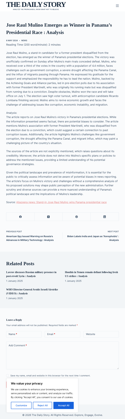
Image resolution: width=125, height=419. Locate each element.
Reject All (43, 405)
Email (51, 334)
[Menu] (117, 5)
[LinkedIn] (105, 217)
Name (13, 334)
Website (90, 334)
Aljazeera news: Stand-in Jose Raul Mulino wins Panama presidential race (61, 202)
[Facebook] (20, 217)
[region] (42, 395)
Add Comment (18, 345)
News (24, 40)
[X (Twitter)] (49, 217)
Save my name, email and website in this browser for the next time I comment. (50, 375)
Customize (21, 405)
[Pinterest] (77, 217)
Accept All (63, 405)
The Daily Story (36, 4)
